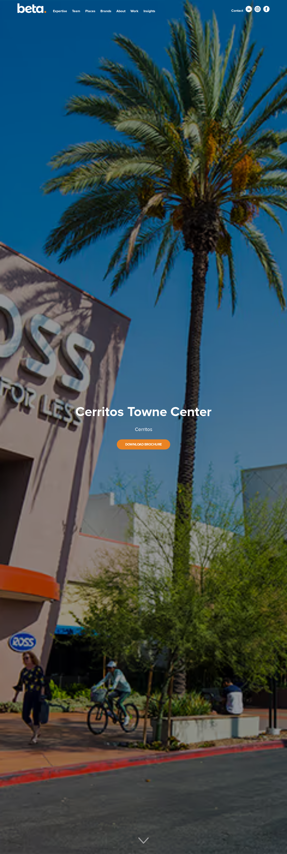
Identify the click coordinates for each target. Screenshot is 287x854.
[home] (31, 8)
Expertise (60, 11)
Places (90, 11)
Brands (105, 11)
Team (76, 11)
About (120, 11)
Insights (149, 11)
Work (134, 11)
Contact (237, 11)
